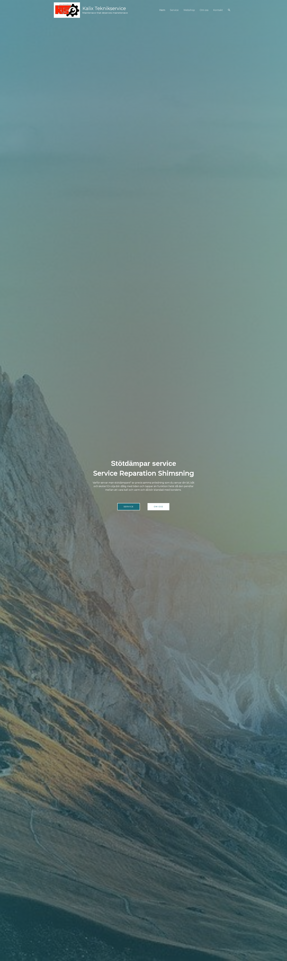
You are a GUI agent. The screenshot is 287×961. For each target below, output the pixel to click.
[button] (128, 506)
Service (174, 10)
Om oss (204, 10)
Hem (162, 10)
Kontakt (218, 10)
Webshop (189, 10)
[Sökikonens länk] (229, 10)
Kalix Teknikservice (104, 8)
